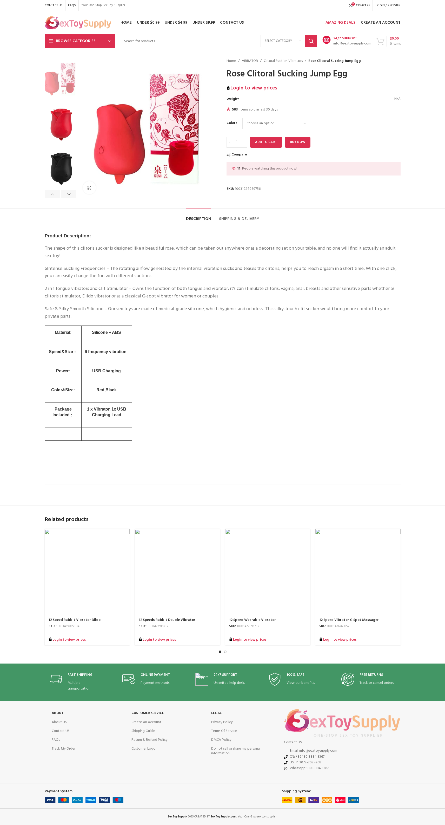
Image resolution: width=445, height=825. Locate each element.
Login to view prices (253, 88)
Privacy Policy (222, 722)
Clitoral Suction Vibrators (283, 61)
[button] (52, 194)
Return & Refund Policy (149, 740)
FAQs (56, 740)
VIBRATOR (250, 61)
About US (59, 722)
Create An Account (146, 722)
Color (231, 123)
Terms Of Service (224, 731)
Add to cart (266, 142)
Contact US (61, 731)
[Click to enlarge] (89, 187)
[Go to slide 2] (225, 652)
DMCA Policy (221, 740)
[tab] (198, 216)
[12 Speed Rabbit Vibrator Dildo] (87, 571)
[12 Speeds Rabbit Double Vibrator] (177, 571)
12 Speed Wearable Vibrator (252, 620)
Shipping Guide (143, 731)
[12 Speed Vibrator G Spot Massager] (358, 571)
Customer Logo (143, 749)
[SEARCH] (311, 41)
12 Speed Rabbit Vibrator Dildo (75, 620)
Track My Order (63, 749)
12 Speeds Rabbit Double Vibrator (167, 620)
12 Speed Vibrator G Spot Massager (349, 620)
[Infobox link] (346, 41)
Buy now (297, 142)
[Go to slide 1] (220, 652)
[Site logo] (78, 23)
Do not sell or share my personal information (236, 751)
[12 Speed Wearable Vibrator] (267, 571)
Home (231, 61)
